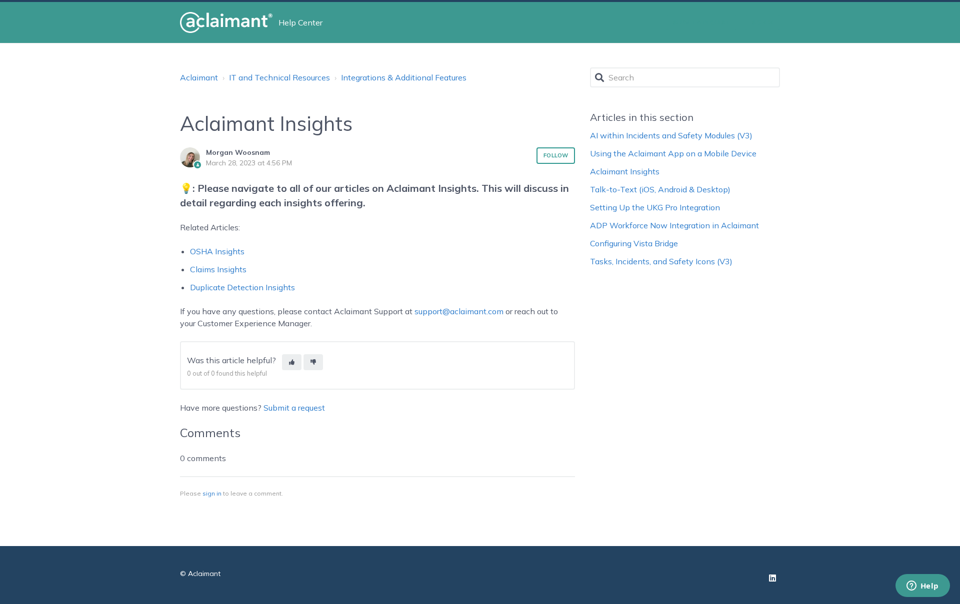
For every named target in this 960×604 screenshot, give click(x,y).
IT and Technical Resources (279, 77)
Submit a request (701, 22)
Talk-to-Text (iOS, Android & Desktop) (660, 189)
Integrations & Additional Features (403, 77)
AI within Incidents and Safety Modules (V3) (671, 135)
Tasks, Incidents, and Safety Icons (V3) (661, 261)
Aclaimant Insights (625, 171)
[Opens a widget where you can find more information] (922, 586)
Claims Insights (218, 269)
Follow (556, 155)
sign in (212, 493)
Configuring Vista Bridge (634, 243)
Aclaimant (199, 77)
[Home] (226, 22)
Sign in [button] (762, 22)
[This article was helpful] (292, 362)
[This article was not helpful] (313, 362)
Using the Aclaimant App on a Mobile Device (673, 153)
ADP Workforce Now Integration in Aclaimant (674, 225)
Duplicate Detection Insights (242, 287)
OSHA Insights (217, 251)
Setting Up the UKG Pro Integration (655, 207)
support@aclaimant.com (459, 311)
